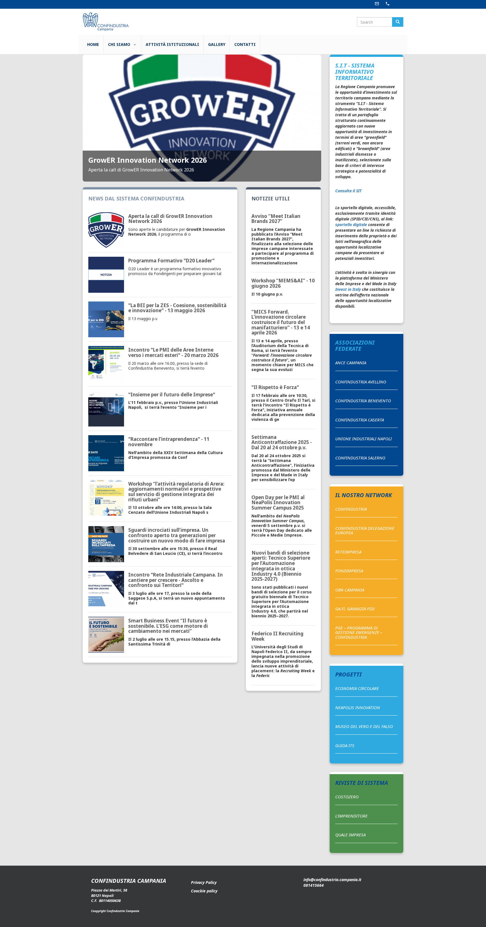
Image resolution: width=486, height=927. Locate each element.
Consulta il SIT (348, 190)
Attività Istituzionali (172, 44)
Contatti (245, 44)
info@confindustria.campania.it (332, 879)
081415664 (313, 885)
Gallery (216, 44)
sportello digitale (351, 224)
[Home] (105, 21)
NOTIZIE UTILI (270, 198)
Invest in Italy (348, 289)
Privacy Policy (204, 882)
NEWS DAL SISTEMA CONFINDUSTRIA (136, 198)
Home (93, 44)
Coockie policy (204, 891)
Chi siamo (119, 44)
